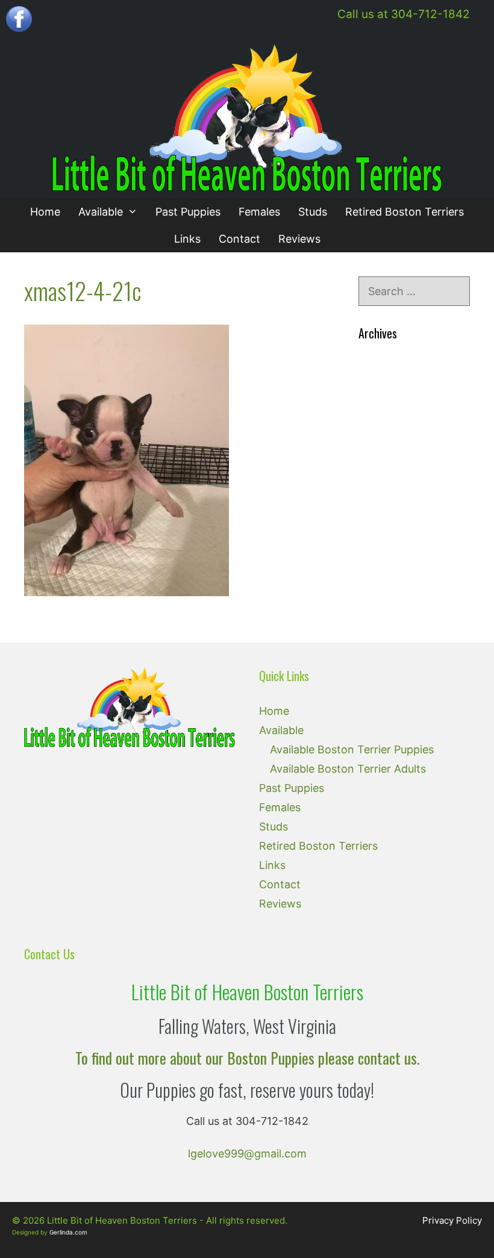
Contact (239, 238)
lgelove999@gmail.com (247, 1153)
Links (187, 238)
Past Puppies (187, 211)
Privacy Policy (452, 1220)
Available (100, 211)
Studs (312, 211)
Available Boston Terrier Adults (348, 768)
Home (45, 211)
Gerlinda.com (68, 1232)
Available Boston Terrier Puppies (352, 749)
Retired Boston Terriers (404, 211)
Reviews (299, 238)
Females (259, 211)
